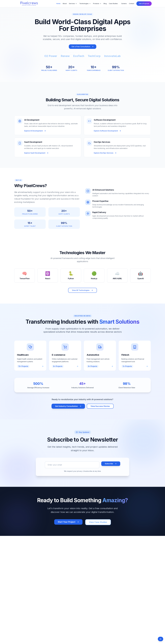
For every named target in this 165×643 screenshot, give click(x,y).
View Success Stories (100, 406)
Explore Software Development (106, 131)
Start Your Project (66, 522)
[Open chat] (160, 639)
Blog (105, 3)
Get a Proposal (144, 3)
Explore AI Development (33, 131)
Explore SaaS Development (34, 153)
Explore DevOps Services (103, 153)
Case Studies (113, 3)
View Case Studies (98, 522)
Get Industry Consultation (66, 406)
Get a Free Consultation (81, 47)
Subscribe (109, 464)
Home (58, 3)
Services (72, 3)
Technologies (84, 3)
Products (96, 3)
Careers (124, 3)
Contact (131, 3)
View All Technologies (80, 290)
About (65, 3)
